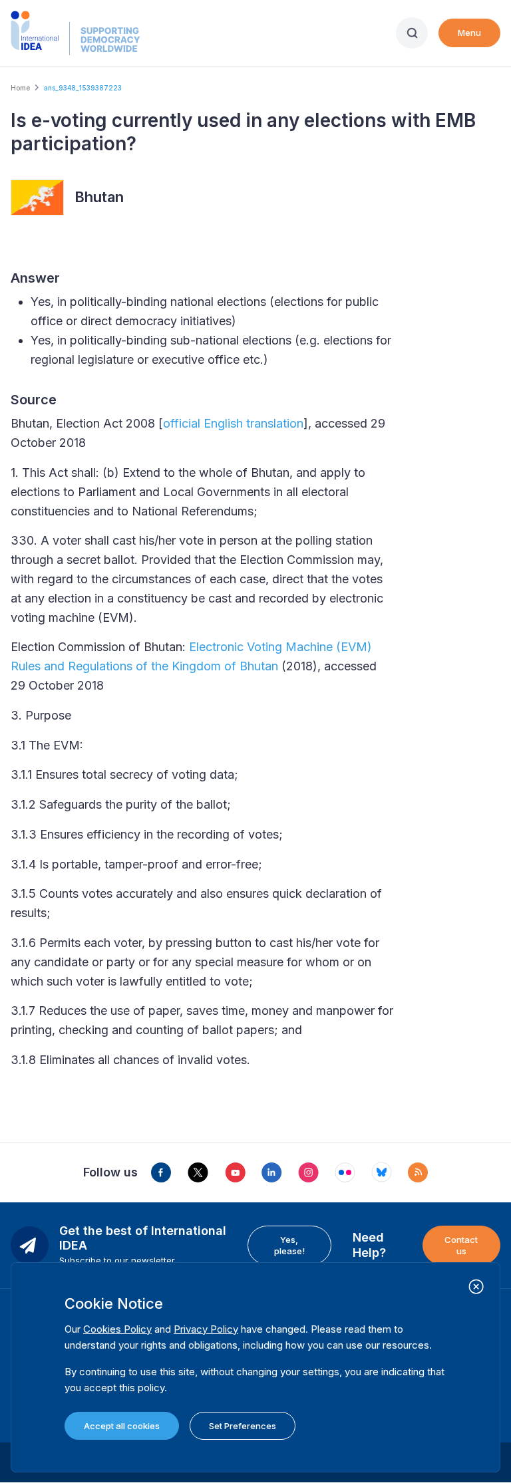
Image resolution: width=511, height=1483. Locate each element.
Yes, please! (289, 1245)
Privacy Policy (206, 1329)
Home (20, 88)
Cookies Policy (117, 1329)
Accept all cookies (122, 1425)
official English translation (233, 423)
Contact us (461, 1245)
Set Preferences (242, 1425)
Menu (469, 32)
